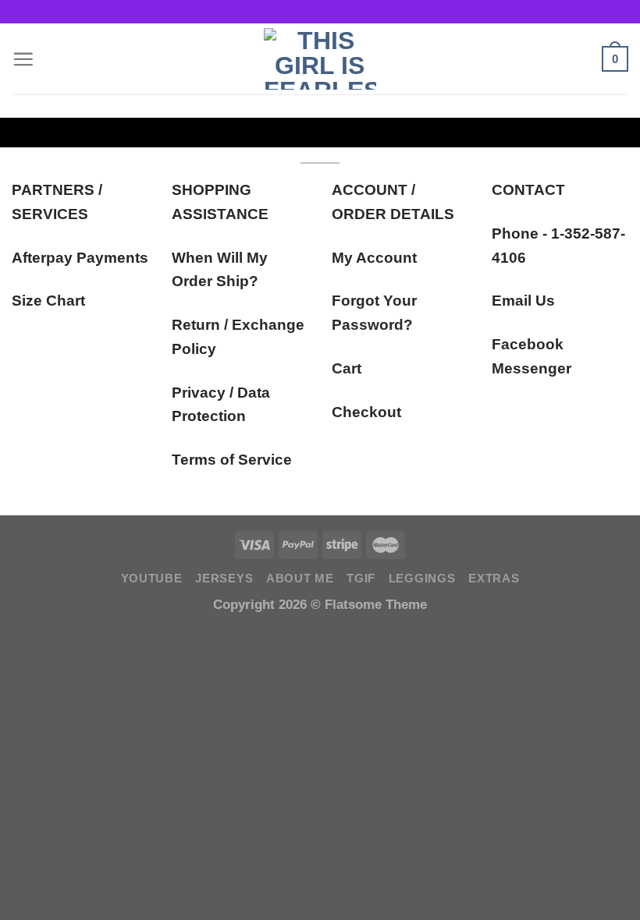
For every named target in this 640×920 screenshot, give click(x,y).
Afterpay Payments (80, 257)
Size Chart (48, 300)
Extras (493, 578)
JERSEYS (224, 578)
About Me (300, 578)
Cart (346, 368)
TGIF (361, 578)
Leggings (422, 578)
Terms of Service (232, 459)
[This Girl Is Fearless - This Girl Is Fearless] (320, 58)
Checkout (366, 412)
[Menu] (23, 58)
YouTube (152, 578)
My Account (374, 257)
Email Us (523, 300)
